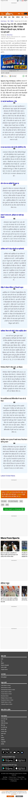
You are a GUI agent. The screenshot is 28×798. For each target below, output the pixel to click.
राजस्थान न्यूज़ (3, 731)
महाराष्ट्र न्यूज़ (3, 729)
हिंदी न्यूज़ (9, 492)
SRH (7, 504)
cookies (14, 794)
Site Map (5, 777)
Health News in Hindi (6, 702)
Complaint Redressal (14, 779)
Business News (4, 695)
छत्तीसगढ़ (2, 739)
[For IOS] (20, 768)
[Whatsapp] (23, 76)
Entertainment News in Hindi (8, 689)
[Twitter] (7, 752)
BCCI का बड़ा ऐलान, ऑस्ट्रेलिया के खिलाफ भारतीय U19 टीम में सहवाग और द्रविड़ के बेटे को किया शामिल (9, 554)
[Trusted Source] (13, 76)
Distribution (14, 781)
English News (4, 669)
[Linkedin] (18, 752)
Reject (19, 796)
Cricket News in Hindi (6, 693)
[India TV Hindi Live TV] (25, 14)
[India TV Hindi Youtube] (22, 0)
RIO (25, 779)
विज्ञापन (2, 663)
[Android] (18, 0)
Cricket (19, 494)
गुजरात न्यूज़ (3, 733)
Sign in (25, 0)
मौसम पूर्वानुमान (4, 677)
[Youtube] (14, 752)
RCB (21, 501)
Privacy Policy (21, 777)
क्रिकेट (12, 21)
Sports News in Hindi (6, 691)
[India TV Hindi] (9, 14)
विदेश (13, 17)
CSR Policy (4, 779)
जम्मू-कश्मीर (3, 741)
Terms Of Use (12, 777)
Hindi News (3, 21)
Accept (10, 796)
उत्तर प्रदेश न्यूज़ (4, 719)
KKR (2, 504)
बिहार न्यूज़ (3, 725)
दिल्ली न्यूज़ (3, 721)
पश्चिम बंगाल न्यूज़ (4, 723)
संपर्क (2, 659)
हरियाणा (2, 737)
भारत (9, 17)
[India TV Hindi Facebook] (20, 0)
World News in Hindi (6, 687)
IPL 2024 (3, 501)
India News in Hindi (5, 685)
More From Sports (10, 538)
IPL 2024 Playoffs (13, 501)
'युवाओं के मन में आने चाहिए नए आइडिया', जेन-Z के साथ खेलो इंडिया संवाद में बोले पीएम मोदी (9, 599)
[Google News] (4, 76)
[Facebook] (3, 752)
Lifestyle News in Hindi (6, 704)
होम (1, 17)
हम (1, 661)
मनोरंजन (18, 17)
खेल (22, 17)
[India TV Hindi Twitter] (21, 0)
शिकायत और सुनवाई (5, 665)
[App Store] (20, 760)
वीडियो (5, 17)
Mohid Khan (9, 34)
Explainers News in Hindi (7, 700)
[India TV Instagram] (10, 752)
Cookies (4, 791)
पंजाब (2, 735)
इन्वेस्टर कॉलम (3, 667)
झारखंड (2, 743)
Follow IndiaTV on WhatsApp (13, 509)
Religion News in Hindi (6, 698)
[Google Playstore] (7, 760)
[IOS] (17, 0)
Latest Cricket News (8, 476)
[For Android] (7, 768)
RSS (22, 779)
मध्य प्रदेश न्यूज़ (4, 727)
